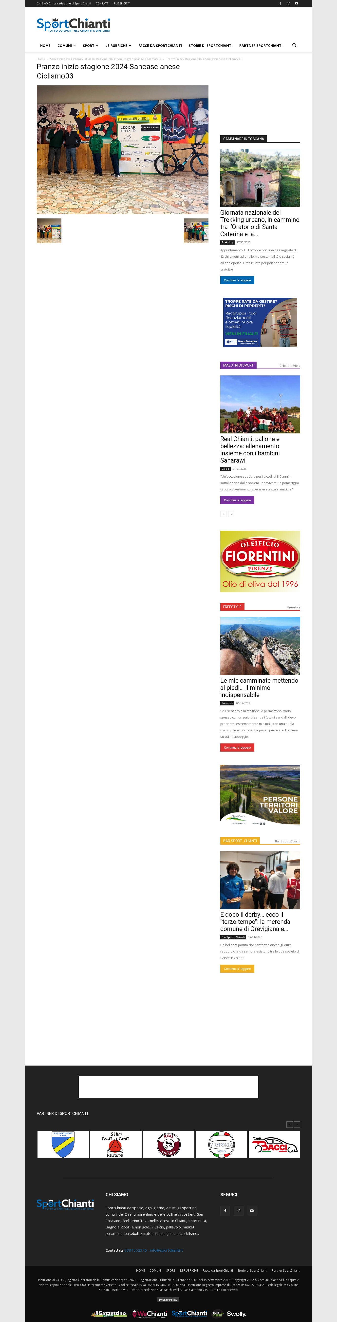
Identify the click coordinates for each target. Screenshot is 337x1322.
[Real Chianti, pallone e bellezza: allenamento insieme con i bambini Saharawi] (260, 404)
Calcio (225, 468)
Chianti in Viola (290, 366)
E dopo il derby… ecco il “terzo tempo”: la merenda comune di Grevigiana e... (255, 922)
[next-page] (231, 514)
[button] (294, 45)
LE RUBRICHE (116, 45)
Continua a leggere (237, 280)
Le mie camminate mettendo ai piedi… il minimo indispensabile (259, 688)
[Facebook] (280, 3)
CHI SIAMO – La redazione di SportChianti (64, 3)
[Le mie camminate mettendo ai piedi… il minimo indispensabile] (260, 646)
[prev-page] (223, 514)
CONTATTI (102, 3)
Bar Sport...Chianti (287, 841)
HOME (45, 45)
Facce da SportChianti (160, 45)
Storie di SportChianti (210, 45)
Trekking (227, 242)
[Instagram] (288, 3)
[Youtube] (296, 3)
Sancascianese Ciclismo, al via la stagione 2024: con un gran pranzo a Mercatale (105, 59)
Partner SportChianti (260, 45)
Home (41, 59)
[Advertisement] (210, 25)
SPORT (88, 45)
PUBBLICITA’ (122, 3)
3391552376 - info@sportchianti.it (154, 1250)
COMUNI (64, 45)
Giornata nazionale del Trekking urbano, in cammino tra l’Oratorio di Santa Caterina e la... (260, 223)
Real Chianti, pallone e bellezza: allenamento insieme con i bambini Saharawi (250, 449)
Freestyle (293, 607)
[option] (63, 1147)
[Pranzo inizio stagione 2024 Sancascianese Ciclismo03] (122, 212)
